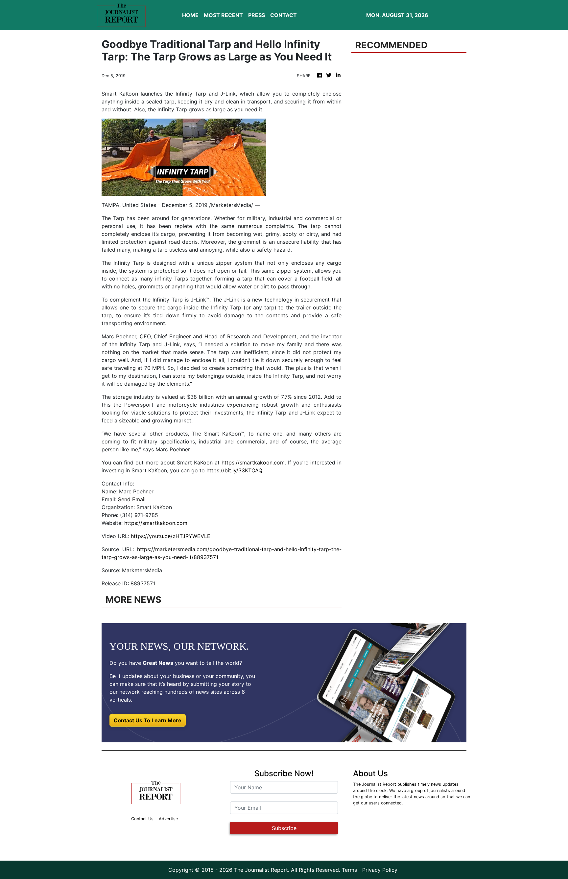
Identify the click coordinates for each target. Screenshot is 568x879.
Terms (349, 870)
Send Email (132, 499)
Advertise (168, 818)
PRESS (256, 15)
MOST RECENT (223, 15)
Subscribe (284, 828)
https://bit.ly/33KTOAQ (234, 470)
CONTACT (283, 15)
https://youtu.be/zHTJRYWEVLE (170, 536)
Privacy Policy (379, 870)
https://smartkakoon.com (253, 462)
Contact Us (142, 818)
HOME (190, 15)
